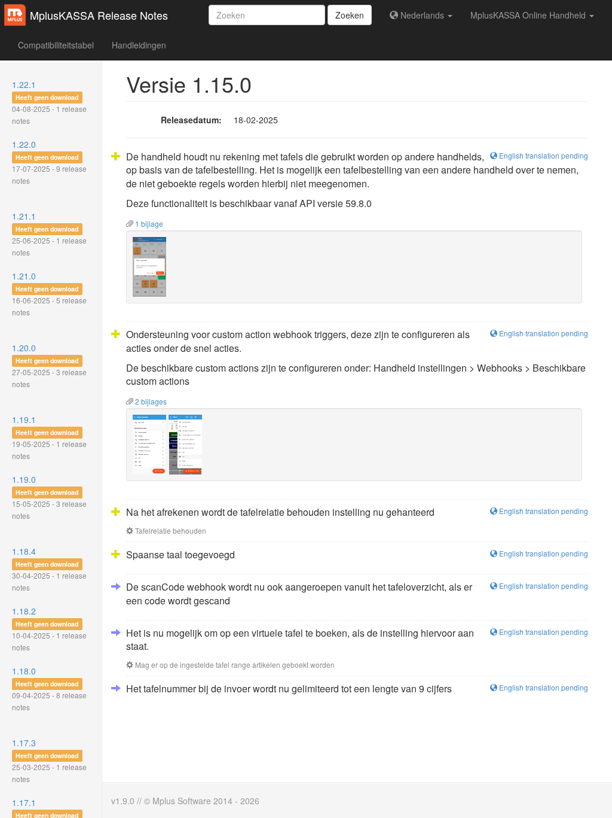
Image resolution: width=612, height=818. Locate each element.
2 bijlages (150, 401)
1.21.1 (49, 233)
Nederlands (422, 15)
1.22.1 (49, 102)
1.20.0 (49, 365)
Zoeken (349, 15)
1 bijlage (148, 223)
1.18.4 (49, 568)
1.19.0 (49, 497)
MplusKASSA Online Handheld (529, 15)
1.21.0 (49, 293)
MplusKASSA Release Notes (99, 15)
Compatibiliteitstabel (56, 45)
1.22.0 (49, 162)
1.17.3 (49, 760)
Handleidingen (139, 45)
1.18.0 (49, 688)
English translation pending (542, 155)
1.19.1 (49, 437)
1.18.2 (49, 628)
